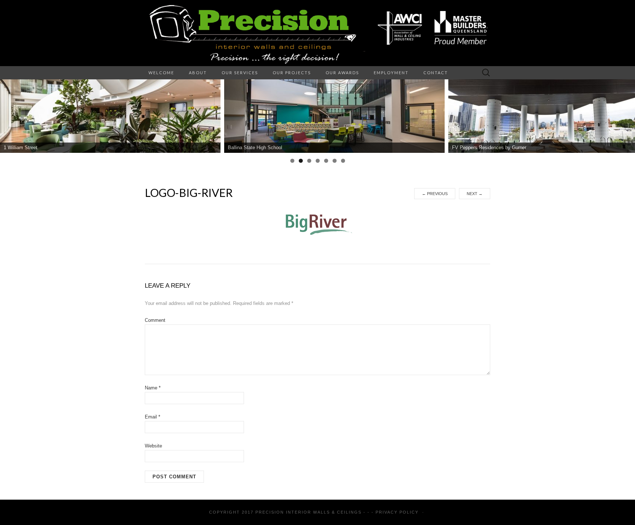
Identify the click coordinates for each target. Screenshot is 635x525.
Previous (435, 193)
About (198, 72)
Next (474, 193)
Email (152, 417)
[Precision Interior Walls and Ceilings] (317, 33)
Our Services (240, 72)
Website (153, 446)
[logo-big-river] (317, 224)
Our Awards (342, 72)
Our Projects (292, 72)
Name (153, 388)
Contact (435, 72)
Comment (155, 320)
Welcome (161, 72)
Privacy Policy (397, 512)
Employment (391, 72)
